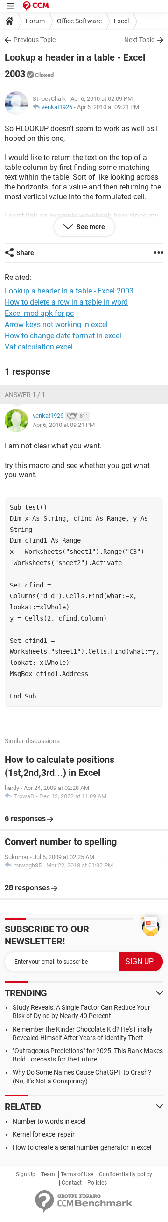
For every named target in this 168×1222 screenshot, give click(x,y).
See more (90, 226)
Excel (121, 21)
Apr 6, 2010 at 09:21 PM (108, 107)
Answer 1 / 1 (25, 394)
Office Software (79, 21)
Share (25, 253)
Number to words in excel (49, 1121)
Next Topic (139, 39)
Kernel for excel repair (44, 1134)
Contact (72, 1183)
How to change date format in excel (63, 335)
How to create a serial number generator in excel (82, 1147)
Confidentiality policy (125, 1174)
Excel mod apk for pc (39, 313)
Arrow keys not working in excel (56, 324)
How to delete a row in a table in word (66, 302)
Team (48, 1174)
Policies (97, 1183)
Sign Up (25, 1174)
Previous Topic (35, 39)
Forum (35, 21)
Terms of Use (77, 1174)
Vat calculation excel (39, 346)
